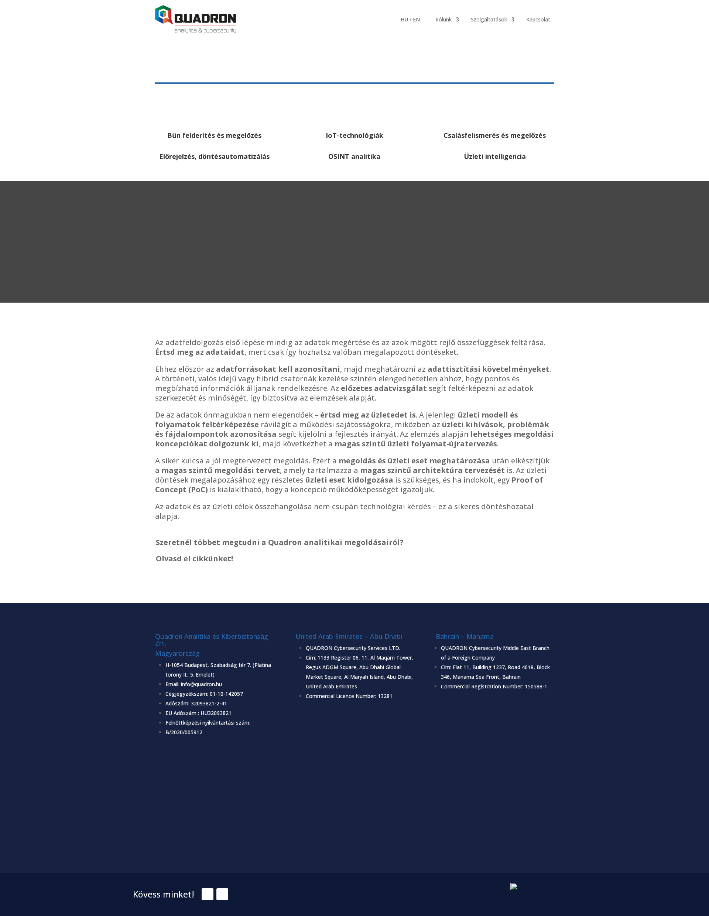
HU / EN (410, 19)
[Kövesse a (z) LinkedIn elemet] (222, 894)
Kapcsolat (538, 19)
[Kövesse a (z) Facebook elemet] (207, 894)
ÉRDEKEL (354, 580)
